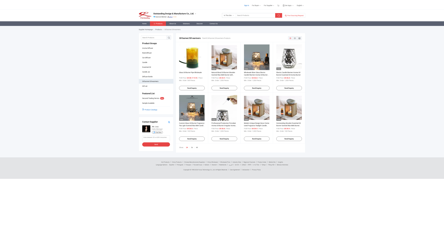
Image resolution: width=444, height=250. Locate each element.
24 (187, 147)
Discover (200, 23)
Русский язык (197, 165)
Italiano (207, 165)
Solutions (186, 23)
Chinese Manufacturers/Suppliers (194, 162)
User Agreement (235, 170)
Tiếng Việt (271, 165)
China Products (177, 162)
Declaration (246, 170)
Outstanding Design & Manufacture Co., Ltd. (173, 13)
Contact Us (214, 23)
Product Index (262, 162)
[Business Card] (169, 121)
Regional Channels (249, 162)
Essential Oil (146, 67)
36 (192, 147)
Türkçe (264, 165)
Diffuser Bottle (147, 76)
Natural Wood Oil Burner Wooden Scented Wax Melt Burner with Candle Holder (223, 74)
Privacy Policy (256, 170)
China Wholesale (212, 162)
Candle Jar (146, 72)
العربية (231, 165)
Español (171, 165)
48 (197, 147)
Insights (280, 162)
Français (188, 165)
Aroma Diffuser (147, 48)
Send (156, 144)
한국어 (237, 165)
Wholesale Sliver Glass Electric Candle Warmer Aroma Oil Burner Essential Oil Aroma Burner (256, 74)
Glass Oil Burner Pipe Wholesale (190, 72)
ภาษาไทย (256, 165)
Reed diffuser (147, 53)
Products (159, 23)
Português (180, 165)
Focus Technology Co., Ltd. (206, 170)
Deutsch (214, 165)
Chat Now (158, 132)
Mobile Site (272, 162)
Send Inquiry (192, 88)
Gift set (144, 86)
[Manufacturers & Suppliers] (153, 4)
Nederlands (222, 165)
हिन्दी (249, 165)
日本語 (244, 165)
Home (144, 23)
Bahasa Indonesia (282, 165)
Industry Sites (237, 162)
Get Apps (288, 5)
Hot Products (165, 162)
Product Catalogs (151, 110)
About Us (172, 23)
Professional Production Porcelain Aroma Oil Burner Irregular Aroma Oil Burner (223, 125)
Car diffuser (146, 57)
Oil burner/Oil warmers (150, 81)
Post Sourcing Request (295, 15)
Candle (144, 62)
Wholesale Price (225, 162)
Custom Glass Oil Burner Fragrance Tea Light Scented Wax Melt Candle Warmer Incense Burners (191, 125)
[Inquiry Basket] (278, 5)
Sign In (246, 5)
